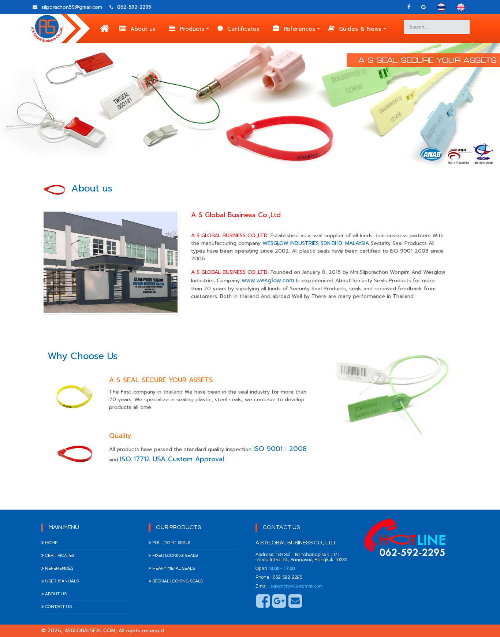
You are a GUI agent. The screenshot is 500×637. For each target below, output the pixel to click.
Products (192, 29)
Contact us (421, 49)
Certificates (243, 29)
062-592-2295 (133, 7)
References (299, 29)
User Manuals (61, 581)
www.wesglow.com (268, 280)
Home (50, 542)
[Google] (423, 7)
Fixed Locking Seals (174, 555)
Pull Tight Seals (170, 542)
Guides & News (360, 29)
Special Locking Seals (177, 581)
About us (143, 29)
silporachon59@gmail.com (297, 586)
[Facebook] (409, 7)
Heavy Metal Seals (173, 568)
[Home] (104, 29)
